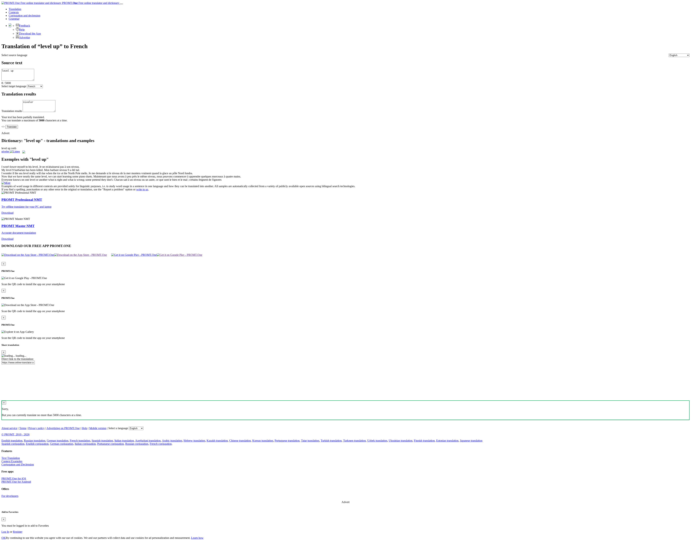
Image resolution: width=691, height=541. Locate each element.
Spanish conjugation (12, 443)
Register (17, 531)
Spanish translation (102, 440)
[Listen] (15, 151)
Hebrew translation (194, 440)
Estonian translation (447, 440)
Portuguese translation (287, 440)
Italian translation (124, 440)
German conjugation (61, 443)
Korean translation (262, 440)
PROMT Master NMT (18, 226)
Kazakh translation (217, 440)
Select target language (13, 86)
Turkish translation (331, 440)
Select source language (14, 55)
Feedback (24, 25)
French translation (80, 440)
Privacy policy (36, 428)
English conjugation (37, 443)
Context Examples (11, 461)
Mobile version (97, 428)
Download (7, 212)
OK (3, 537)
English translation (11, 440)
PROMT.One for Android (16, 481)
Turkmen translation (354, 440)
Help (22, 29)
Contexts (14, 12)
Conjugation (24, 15)
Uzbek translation (377, 440)
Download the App (30, 33)
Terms (22, 428)
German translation (57, 440)
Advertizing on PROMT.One (63, 428)
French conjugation (161, 443)
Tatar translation (310, 440)
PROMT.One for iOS (13, 478)
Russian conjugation (136, 443)
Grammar (14, 18)
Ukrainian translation (400, 440)
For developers (9, 495)
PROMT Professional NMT (21, 200)
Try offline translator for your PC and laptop (26, 206)
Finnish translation (424, 440)
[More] (5, 182)
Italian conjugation (85, 443)
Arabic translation (172, 440)
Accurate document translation (18, 232)
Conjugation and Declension (17, 464)
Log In (5, 531)
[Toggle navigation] (121, 3)
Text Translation (10, 458)
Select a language (118, 428)
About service (9, 428)
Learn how (197, 537)
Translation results (11, 111)
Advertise (24, 37)
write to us (142, 189)
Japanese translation (471, 440)
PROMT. (90, 2)
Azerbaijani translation (148, 440)
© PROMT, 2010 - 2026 (15, 434)
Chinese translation (240, 440)
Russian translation (34, 440)
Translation (15, 9)
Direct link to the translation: (17, 358)
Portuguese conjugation (110, 443)
